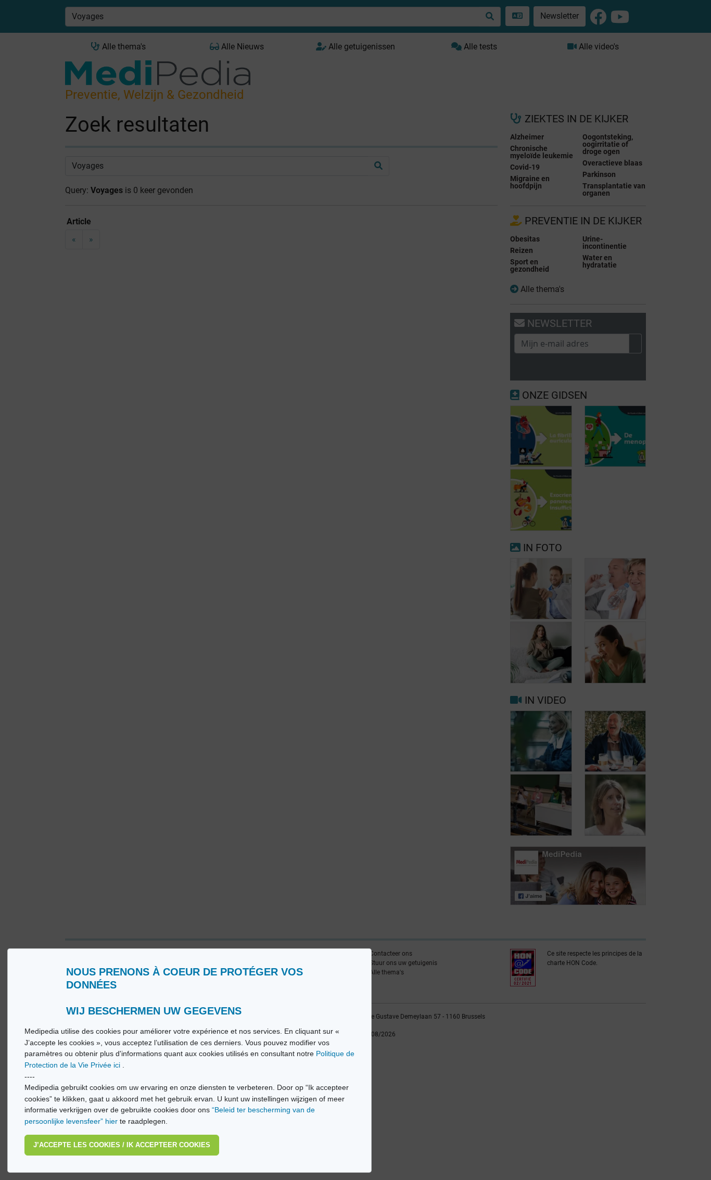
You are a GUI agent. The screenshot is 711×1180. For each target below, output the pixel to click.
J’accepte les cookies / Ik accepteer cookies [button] (121, 1145)
